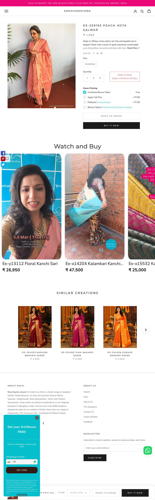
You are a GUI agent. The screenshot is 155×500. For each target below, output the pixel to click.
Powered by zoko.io (21, 495)
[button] (9, 461)
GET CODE (22, 470)
